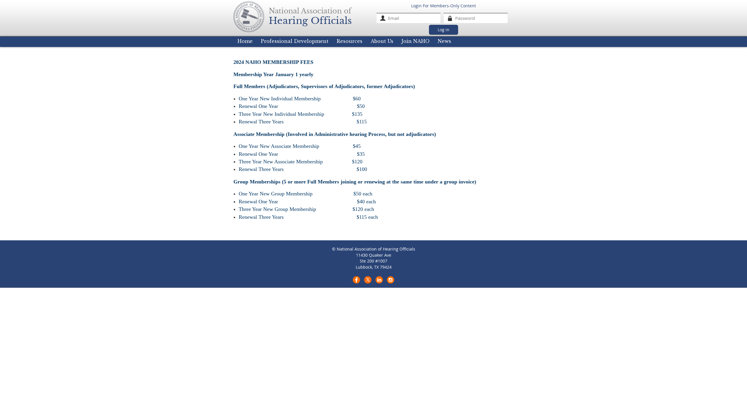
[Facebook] (356, 280)
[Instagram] (390, 280)
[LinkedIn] (379, 280)
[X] (367, 280)
